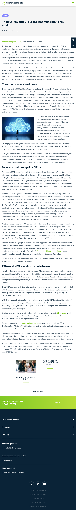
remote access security (43, 55)
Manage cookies (38, 498)
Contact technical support (13, 448)
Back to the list (38, 391)
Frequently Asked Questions (14, 472)
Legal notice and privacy (38, 494)
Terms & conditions (38, 502)
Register (57, 402)
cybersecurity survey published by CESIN (35, 58)
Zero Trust (38, 63)
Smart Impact (42, 506)
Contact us (8, 460)
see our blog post (60, 186)
